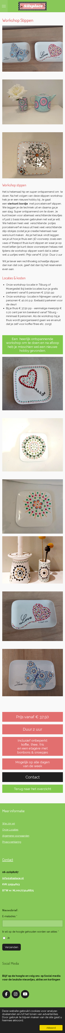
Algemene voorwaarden (15, 835)
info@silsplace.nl (13, 878)
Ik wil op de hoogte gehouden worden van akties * (30, 931)
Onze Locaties (10, 829)
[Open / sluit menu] (4, 6)
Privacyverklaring (11, 842)
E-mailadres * (9, 916)
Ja (8, 937)
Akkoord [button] (51, 1027)
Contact (7, 859)
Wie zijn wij (8, 823)
